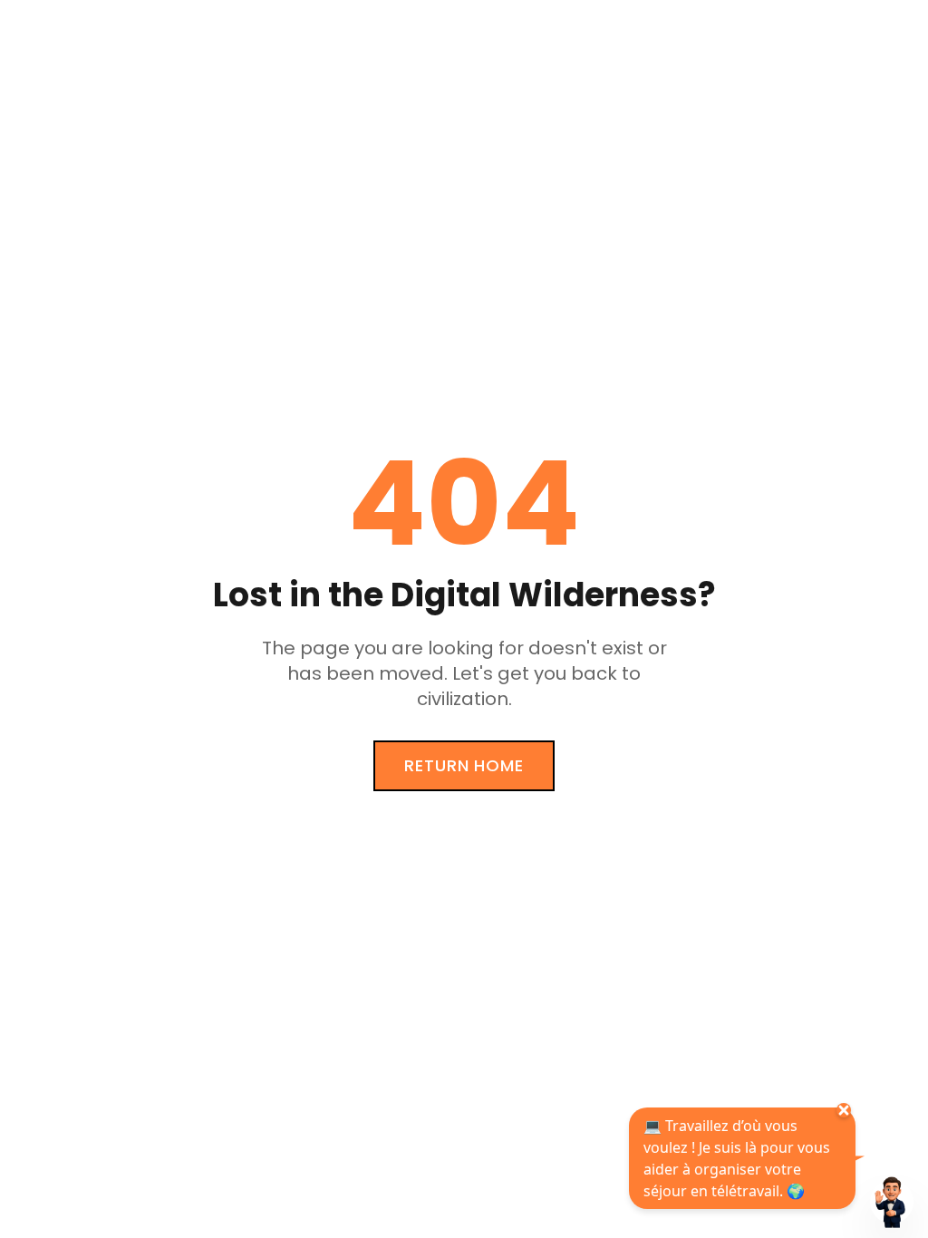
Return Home (464, 765)
